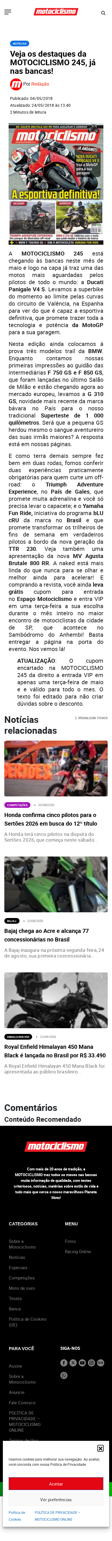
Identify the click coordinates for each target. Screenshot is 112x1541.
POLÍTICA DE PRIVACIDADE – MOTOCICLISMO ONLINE (24, 1421)
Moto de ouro (22, 1288)
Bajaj (12, 921)
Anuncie (16, 1392)
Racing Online (78, 1251)
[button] (100, 1448)
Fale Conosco (22, 1402)
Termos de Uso (23, 1440)
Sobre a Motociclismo (22, 1244)
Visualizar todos (92, 718)
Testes (15, 1298)
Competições (17, 805)
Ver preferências (56, 1499)
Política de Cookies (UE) (28, 1322)
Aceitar (56, 1484)
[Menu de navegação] (7, 12)
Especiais (18, 1267)
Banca (15, 1308)
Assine (15, 1366)
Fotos (70, 1241)
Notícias (19, 43)
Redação (40, 84)
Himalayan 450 (18, 1037)
